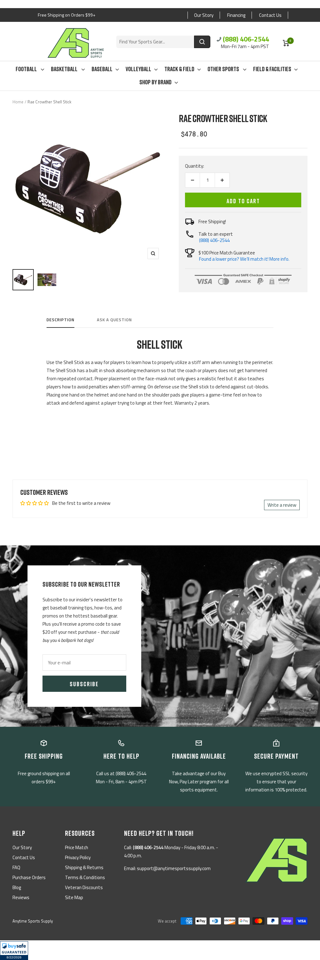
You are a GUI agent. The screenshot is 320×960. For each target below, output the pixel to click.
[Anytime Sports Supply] (76, 43)
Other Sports (224, 68)
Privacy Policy (78, 857)
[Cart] (286, 43)
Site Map (74, 897)
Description (60, 320)
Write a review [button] (282, 505)
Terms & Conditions (85, 877)
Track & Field (179, 68)
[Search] (202, 42)
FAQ (16, 867)
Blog (16, 887)
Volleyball (138, 68)
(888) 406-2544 (246, 39)
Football (27, 68)
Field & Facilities (272, 68)
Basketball (64, 68)
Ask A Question (114, 320)
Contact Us (270, 15)
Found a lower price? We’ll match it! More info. (244, 259)
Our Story (203, 15)
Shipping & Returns (84, 867)
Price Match (76, 847)
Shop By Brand (155, 82)
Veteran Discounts (84, 887)
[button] (14, 950)
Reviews (20, 897)
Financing (236, 15)
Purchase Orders (29, 877)
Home (17, 102)
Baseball (102, 68)
